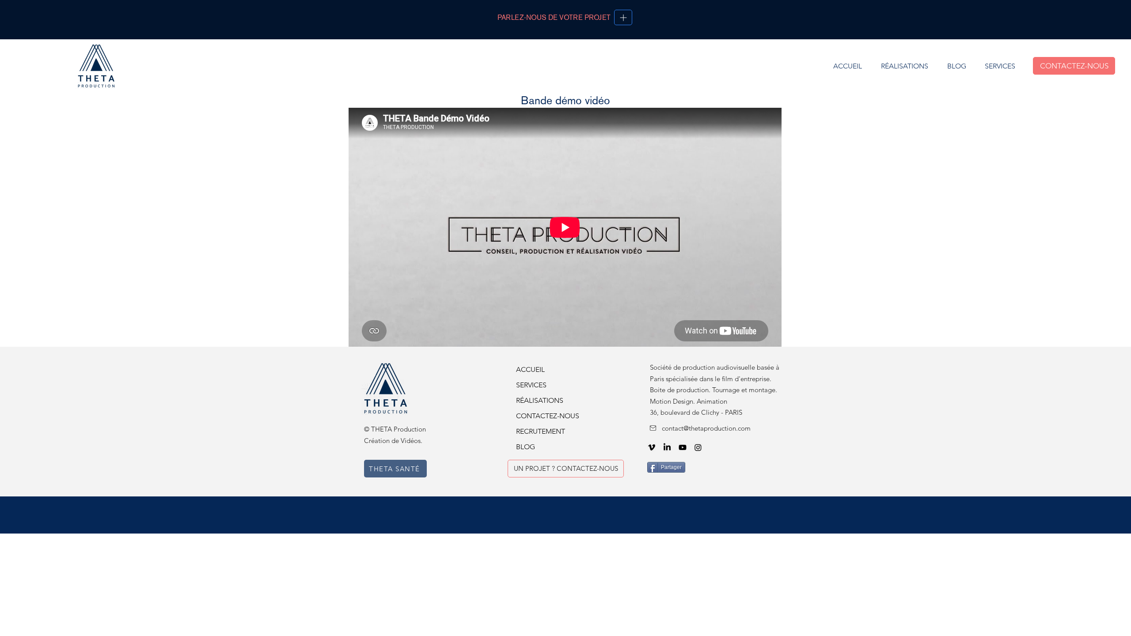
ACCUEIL (530, 369)
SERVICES (531, 385)
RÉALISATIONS (539, 400)
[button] (999, 66)
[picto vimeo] (651, 447)
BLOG (525, 447)
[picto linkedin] (667, 447)
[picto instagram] (698, 447)
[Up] (623, 17)
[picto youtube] (682, 447)
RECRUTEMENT (540, 431)
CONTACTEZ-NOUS (545, 416)
